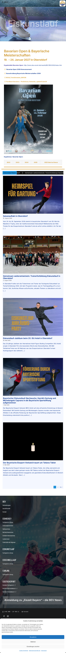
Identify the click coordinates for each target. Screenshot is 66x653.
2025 (35, 162)
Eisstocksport (9, 581)
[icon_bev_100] (63, 1)
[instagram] (7, 616)
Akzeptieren (33, 637)
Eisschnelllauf (9, 559)
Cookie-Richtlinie (23, 650)
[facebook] (4, 616)
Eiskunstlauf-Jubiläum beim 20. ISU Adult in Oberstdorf (27, 338)
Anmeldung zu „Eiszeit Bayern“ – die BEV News (33, 600)
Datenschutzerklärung (34, 650)
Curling (6, 570)
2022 (8, 162)
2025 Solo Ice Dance (51, 162)
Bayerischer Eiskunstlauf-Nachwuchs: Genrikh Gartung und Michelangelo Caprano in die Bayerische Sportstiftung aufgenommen (29, 400)
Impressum (44, 650)
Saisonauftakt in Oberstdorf (15, 216)
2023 (17, 162)
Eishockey (7, 518)
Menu (6, 2)
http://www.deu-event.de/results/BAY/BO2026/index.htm (43, 65)
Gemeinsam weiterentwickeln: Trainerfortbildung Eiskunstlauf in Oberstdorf (28, 173)
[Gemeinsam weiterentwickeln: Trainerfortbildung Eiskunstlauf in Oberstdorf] (33, 255)
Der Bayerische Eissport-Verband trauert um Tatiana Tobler (29, 463)
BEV (4, 501)
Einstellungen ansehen (33, 646)
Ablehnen (33, 642)
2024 (26, 162)
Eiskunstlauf (8, 549)
